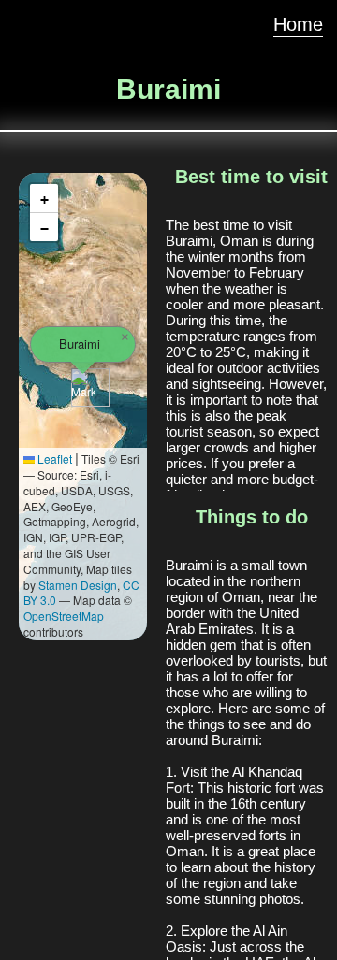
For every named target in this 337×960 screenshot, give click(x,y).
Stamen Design (77, 585)
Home (298, 24)
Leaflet (53, 458)
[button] (83, 387)
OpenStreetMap (63, 615)
